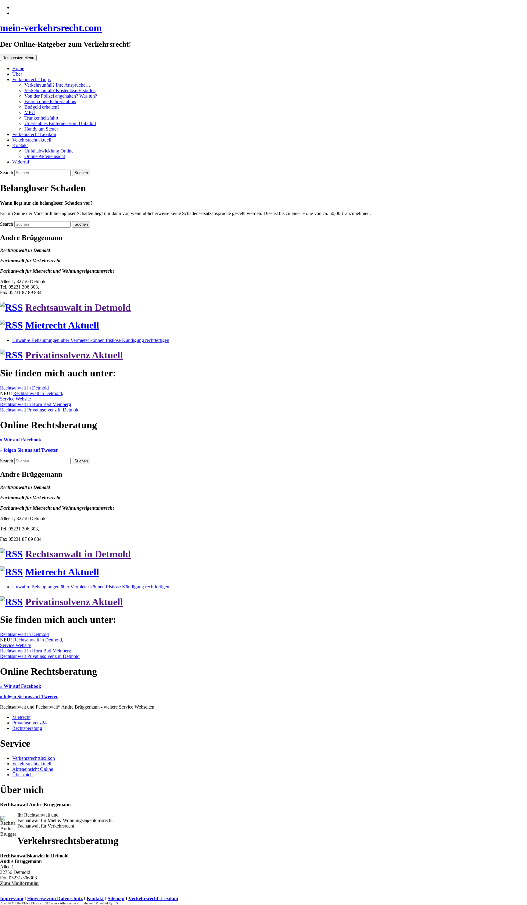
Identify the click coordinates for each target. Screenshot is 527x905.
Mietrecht (21, 717)
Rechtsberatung (27, 728)
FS (116, 903)
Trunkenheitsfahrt (41, 117)
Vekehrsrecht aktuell (31, 139)
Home (18, 68)
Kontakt (20, 145)
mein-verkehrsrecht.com (51, 27)
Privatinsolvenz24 (29, 722)
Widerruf (20, 161)
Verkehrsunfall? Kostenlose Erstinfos (59, 90)
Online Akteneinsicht (44, 156)
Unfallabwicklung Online (48, 150)
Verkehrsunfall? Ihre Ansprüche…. (57, 85)
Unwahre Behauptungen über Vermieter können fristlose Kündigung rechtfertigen (90, 340)
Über (17, 74)
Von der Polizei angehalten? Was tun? (60, 96)
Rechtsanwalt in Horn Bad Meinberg (35, 404)
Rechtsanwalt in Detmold (78, 307)
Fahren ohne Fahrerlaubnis (50, 101)
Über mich (22, 774)
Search (7, 172)
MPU (29, 112)
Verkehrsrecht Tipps (31, 79)
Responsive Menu (18, 58)
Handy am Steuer (41, 128)
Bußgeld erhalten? (41, 107)
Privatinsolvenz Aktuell (74, 355)
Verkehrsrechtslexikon (33, 758)
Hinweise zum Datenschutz (55, 898)
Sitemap (116, 898)
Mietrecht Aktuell (62, 325)
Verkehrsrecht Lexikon (34, 134)
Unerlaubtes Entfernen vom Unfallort (60, 123)
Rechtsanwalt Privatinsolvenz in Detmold (40, 409)
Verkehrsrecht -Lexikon (153, 898)
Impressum (11, 898)
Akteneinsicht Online (32, 769)
